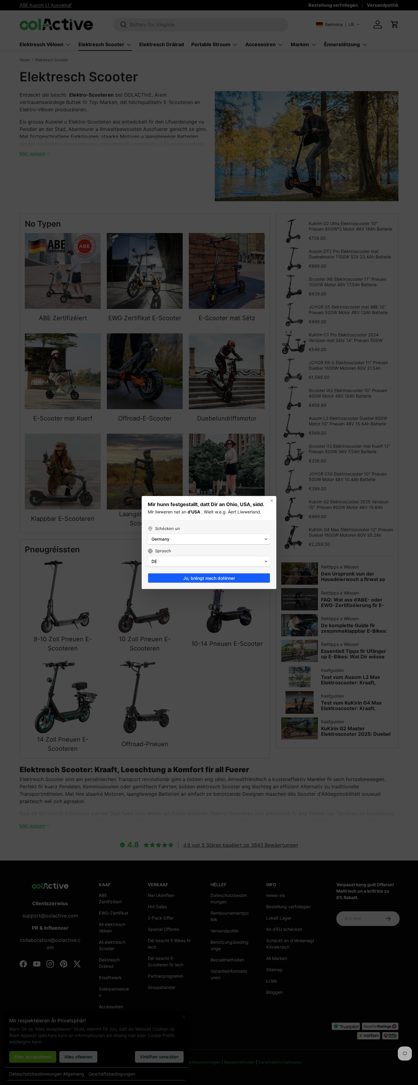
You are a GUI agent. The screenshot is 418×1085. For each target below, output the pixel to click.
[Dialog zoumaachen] (271, 500)
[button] (209, 539)
